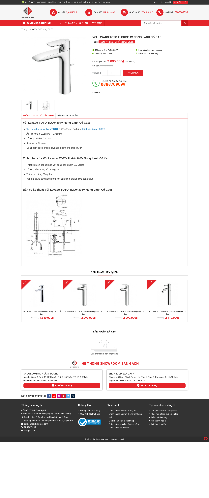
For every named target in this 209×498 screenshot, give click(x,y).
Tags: (95, 42)
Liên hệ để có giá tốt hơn (114, 83)
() (181, 2)
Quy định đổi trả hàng (90, 414)
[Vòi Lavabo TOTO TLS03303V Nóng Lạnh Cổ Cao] (125, 294)
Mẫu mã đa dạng (159, 417)
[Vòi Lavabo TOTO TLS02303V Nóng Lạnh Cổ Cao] (167, 294)
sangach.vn (29, 430)
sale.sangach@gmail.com (36, 424)
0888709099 (41, 2)
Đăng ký (167, 2)
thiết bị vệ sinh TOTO (93, 129)
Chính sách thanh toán (119, 427)
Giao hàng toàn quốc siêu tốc (164, 414)
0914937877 (53, 380)
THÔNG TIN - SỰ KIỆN (76, 23)
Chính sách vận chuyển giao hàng (124, 424)
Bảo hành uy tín (158, 424)
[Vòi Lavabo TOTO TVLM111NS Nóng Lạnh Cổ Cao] (41, 294)
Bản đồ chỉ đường (63, 385)
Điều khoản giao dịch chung (121, 421)
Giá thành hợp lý (158, 421)
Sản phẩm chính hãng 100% (164, 410)
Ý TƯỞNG (97, 23)
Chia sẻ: (96, 92)
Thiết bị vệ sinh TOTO (109, 42)
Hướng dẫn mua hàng (90, 410)
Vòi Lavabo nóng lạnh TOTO (42, 129)
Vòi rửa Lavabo (128, 42)
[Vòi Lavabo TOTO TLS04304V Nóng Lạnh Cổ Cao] (83, 294)
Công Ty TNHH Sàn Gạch (113, 439)
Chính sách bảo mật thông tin (122, 410)
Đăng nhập (158, 2)
